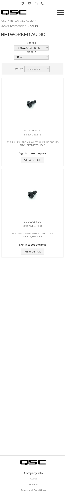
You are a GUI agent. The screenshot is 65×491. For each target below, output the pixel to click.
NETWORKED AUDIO (21, 20)
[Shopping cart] (29, 3)
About (33, 478)
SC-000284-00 (32, 221)
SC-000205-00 (32, 130)
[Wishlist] (22, 3)
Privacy (33, 484)
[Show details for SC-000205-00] (33, 101)
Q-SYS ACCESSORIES (13, 26)
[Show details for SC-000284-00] (33, 192)
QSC (3, 20)
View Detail (32, 160)
